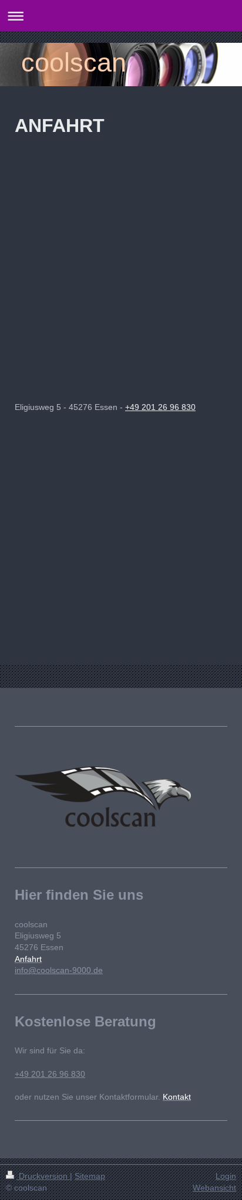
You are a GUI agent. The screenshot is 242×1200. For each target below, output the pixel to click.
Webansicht (214, 1187)
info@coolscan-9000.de (59, 970)
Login (226, 1176)
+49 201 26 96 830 (160, 407)
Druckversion (43, 1176)
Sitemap (90, 1176)
